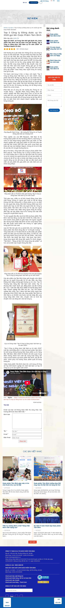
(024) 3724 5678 (17, 555)
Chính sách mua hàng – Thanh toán (16, 582)
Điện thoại (7, 437)
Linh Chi (16, 38)
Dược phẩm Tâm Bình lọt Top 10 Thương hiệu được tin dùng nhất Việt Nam (55, 41)
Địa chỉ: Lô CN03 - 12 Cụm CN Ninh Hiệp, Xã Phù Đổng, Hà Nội (23, 570)
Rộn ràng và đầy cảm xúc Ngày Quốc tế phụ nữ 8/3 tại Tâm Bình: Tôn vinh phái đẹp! (56, 54)
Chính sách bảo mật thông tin (14, 576)
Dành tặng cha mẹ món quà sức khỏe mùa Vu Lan (55, 61)
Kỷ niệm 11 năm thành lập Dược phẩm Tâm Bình (47, 526)
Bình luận (7, 414)
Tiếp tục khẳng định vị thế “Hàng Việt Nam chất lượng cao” (16, 526)
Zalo (11, 596)
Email (6, 434)
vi (51, 0)
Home (5, 27)
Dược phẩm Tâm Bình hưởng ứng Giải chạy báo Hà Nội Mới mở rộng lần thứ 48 (47, 484)
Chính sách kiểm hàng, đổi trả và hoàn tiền (18, 578)
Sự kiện (11, 27)
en (54, 0)
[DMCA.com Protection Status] (43, 582)
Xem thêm (32, 542)
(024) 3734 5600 (28, 555)
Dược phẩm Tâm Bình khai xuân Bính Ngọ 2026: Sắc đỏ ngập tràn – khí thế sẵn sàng (55, 35)
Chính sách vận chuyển (12, 580)
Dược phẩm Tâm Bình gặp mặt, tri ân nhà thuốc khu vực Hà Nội (16, 484)
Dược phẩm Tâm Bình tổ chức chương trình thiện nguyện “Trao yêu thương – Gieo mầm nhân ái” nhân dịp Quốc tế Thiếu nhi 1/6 (55, 68)
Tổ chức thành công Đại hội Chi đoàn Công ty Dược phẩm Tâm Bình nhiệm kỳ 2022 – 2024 (56, 48)
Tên (5, 431)
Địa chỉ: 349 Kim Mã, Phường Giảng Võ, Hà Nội (18, 553)
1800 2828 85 (19, 565)
